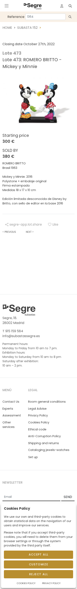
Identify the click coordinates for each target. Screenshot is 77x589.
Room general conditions (47, 402)
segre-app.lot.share (25, 224)
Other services (8, 424)
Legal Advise (37, 409)
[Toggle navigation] (6, 5)
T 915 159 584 (12, 331)
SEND (68, 496)
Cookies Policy (38, 422)
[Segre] (33, 6)
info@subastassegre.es (21, 336)
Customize (38, 564)
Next (29, 232)
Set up (33, 457)
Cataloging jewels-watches (48, 450)
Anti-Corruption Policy (44, 436)
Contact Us (10, 402)
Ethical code (37, 429)
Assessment (11, 415)
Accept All (38, 554)
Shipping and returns (43, 443)
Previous (9, 232)
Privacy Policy (38, 415)
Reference (15, 16)
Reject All (38, 574)
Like (55, 224)
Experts (7, 409)
